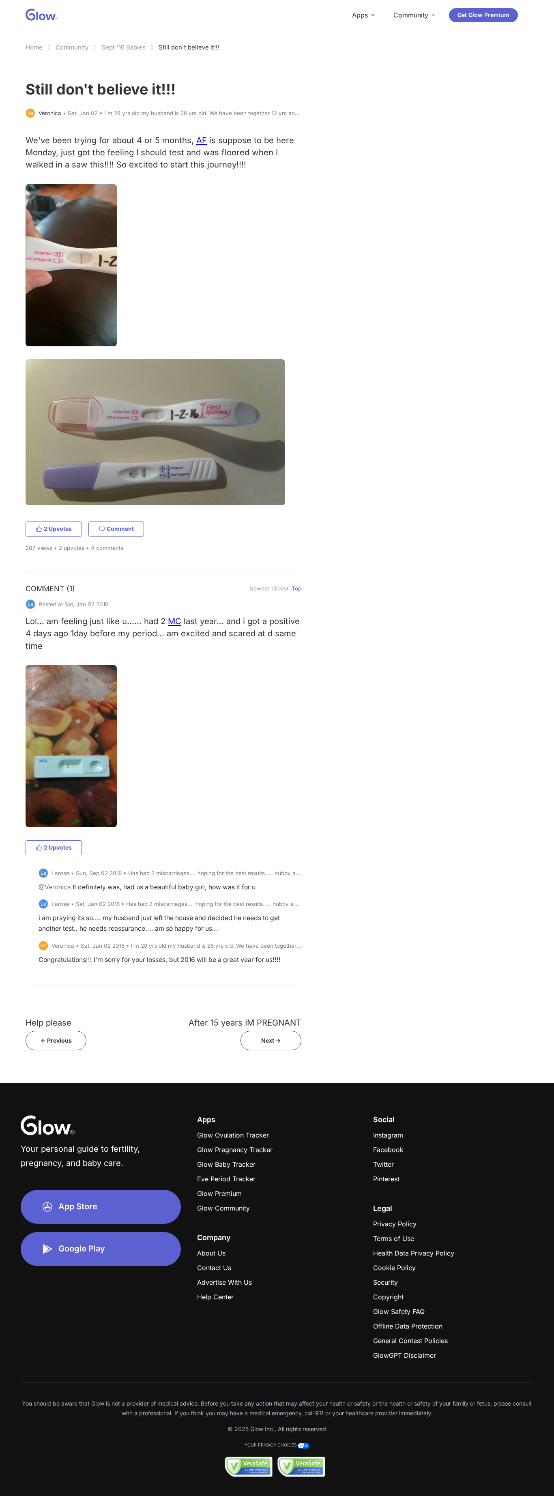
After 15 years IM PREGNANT (245, 1022)
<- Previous (56, 1040)
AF (201, 140)
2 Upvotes (58, 528)
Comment (120, 528)
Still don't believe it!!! (189, 47)
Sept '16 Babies (123, 47)
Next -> (271, 1040)
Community (72, 47)
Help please (48, 1022)
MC (174, 621)
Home (34, 47)
